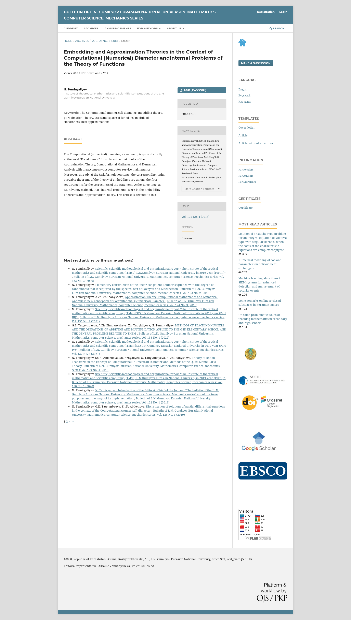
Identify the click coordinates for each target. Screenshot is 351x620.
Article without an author (255, 143)
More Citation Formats (199, 188)
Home (68, 40)
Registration (266, 11)
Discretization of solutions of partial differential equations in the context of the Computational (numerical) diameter (148, 408)
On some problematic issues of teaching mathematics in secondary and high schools (262, 319)
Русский (244, 95)
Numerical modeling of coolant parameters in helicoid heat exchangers (259, 264)
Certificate (245, 207)
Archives (91, 28)
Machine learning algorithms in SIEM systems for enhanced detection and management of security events (260, 284)
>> (72, 421)
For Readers (246, 169)
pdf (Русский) (194, 90)
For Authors (246, 175)
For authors (147, 28)
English (243, 89)
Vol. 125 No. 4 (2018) (104, 40)
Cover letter (246, 127)
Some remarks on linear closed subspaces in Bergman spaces (259, 303)
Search (278, 28)
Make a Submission (256, 63)
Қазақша (244, 101)
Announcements (117, 28)
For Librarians (247, 181)
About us (174, 28)
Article (243, 135)
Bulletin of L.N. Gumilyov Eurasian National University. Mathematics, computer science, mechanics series (140, 15)
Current (71, 28)
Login (283, 11)
